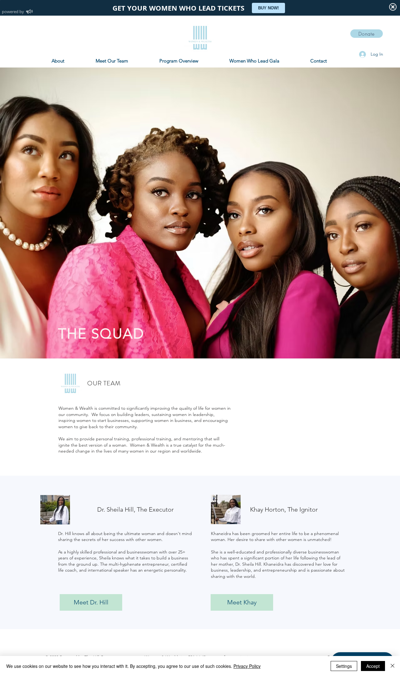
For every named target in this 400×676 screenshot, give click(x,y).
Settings (344, 666)
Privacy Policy (247, 666)
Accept (373, 666)
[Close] (392, 666)
